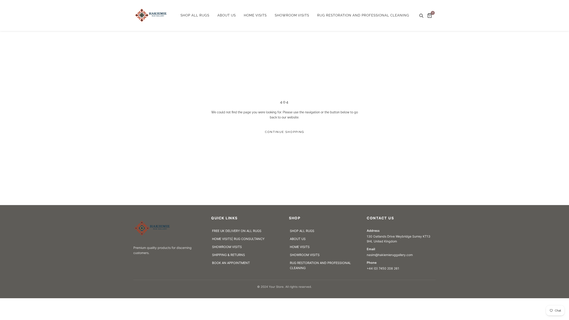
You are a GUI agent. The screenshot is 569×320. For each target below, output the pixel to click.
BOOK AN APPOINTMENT (231, 263)
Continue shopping (284, 132)
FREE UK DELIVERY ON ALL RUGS (236, 231)
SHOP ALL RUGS (194, 15)
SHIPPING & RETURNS (228, 255)
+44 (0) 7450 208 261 (383, 268)
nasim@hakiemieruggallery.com (391, 255)
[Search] (421, 15)
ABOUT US (226, 15)
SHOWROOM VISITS (292, 15)
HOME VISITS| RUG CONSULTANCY (238, 239)
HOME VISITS (255, 15)
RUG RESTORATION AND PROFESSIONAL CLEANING (363, 15)
